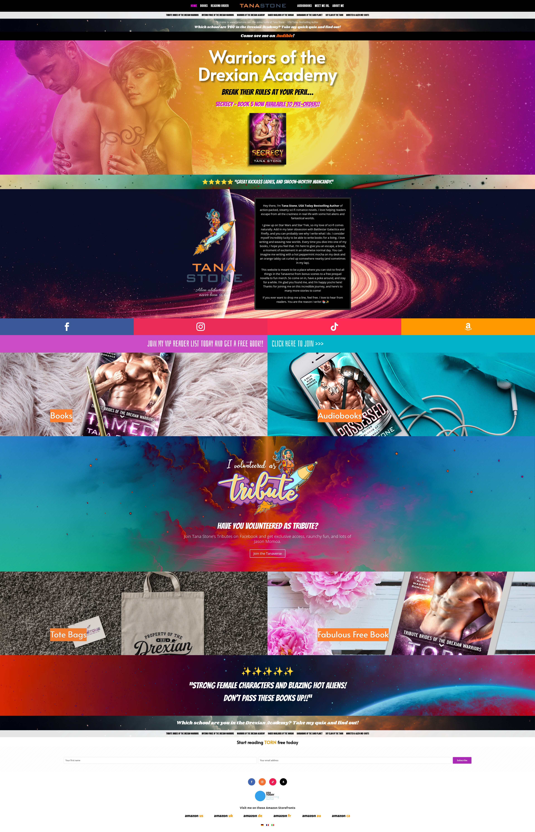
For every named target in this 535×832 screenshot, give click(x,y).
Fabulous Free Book (353, 634)
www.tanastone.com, (241, 22)
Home (194, 6)
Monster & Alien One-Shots (357, 15)
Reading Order (220, 6)
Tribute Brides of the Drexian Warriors (182, 15)
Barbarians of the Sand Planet (310, 15)
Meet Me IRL (322, 6)
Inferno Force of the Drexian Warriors (218, 15)
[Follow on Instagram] (200, 326)
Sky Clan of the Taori (334, 15)
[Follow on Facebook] (67, 326)
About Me (338, 6)
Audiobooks (304, 6)
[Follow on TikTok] (334, 326)
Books (204, 6)
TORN (270, 742)
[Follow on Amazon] (468, 326)
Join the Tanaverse (267, 553)
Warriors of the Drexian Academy (251, 15)
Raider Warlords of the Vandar (281, 15)
